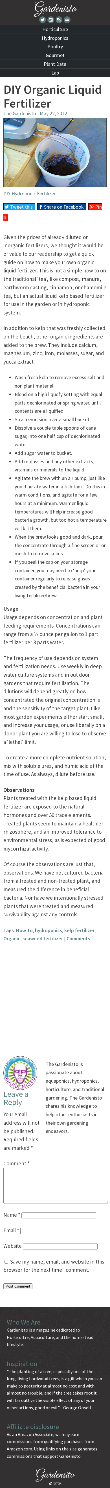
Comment (16, 1163)
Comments (78, 938)
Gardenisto (55, 7)
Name (11, 1214)
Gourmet (55, 55)
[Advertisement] (55, 998)
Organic (11, 938)
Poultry (55, 46)
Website (12, 1245)
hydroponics (48, 930)
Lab (55, 72)
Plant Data (55, 64)
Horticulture (55, 29)
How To (24, 930)
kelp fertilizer (79, 930)
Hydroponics (55, 38)
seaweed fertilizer (43, 938)
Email (11, 1230)
